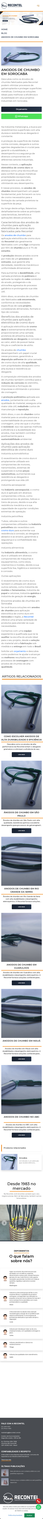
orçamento (20, 651)
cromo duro (7, 530)
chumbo (21, 350)
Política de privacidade (15, 1515)
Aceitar (29, 1515)
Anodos (23, 1158)
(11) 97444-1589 (6, 1428)
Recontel (29, 616)
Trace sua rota (6, 1459)
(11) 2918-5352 (5, 1426)
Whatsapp (23, 116)
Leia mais (21, 754)
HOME (4, 29)
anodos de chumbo (15, 235)
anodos (5, 400)
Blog (4, 33)
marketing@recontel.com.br (10, 1432)
